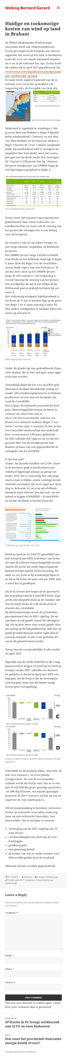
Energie (41, 877)
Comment (12, 912)
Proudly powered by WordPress (20, 1051)
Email (9, 969)
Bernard (28, 877)
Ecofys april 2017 (16, 880)
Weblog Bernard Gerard (27, 7)
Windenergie (52, 877)
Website (10, 982)
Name (9, 955)
